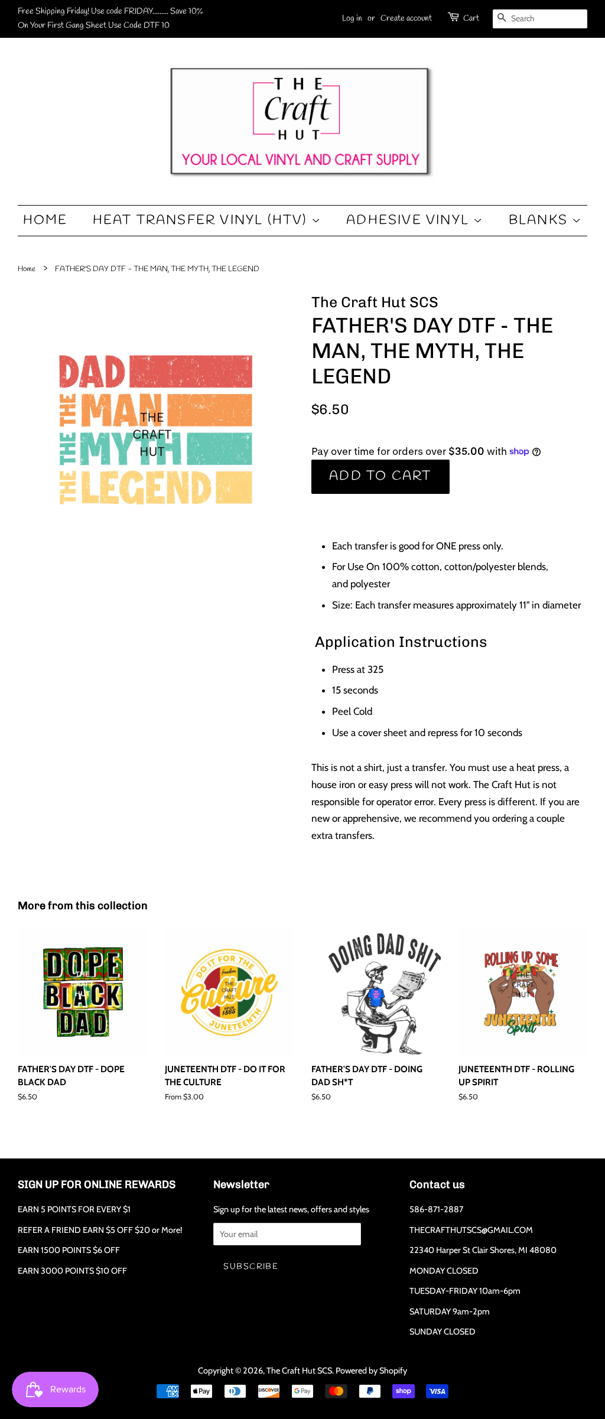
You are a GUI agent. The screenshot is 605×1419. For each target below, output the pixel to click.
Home (45, 220)
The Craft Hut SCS (299, 1370)
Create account (406, 18)
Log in (352, 18)
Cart (471, 18)
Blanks (540, 220)
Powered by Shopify (371, 1370)
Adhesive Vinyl (409, 220)
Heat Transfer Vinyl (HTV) (202, 220)
